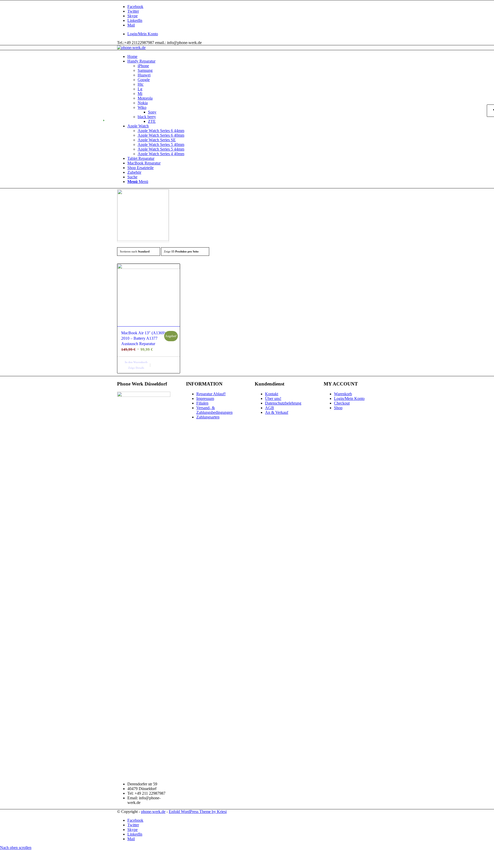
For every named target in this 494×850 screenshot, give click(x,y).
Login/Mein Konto (142, 34)
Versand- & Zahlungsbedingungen (214, 410)
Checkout (342, 403)
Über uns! (273, 398)
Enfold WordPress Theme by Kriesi (198, 811)
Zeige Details (136, 367)
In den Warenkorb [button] (136, 362)
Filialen (202, 403)
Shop (338, 408)
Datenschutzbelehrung (283, 403)
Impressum (205, 398)
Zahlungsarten (207, 417)
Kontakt (271, 394)
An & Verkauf (276, 412)
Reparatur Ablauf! (211, 394)
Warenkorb (343, 394)
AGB (269, 408)
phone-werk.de (153, 811)
